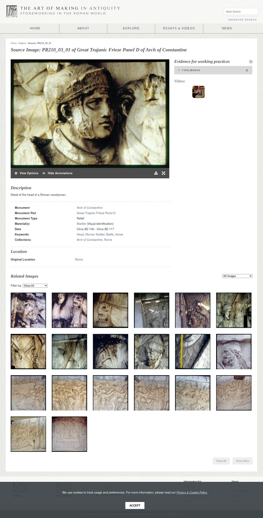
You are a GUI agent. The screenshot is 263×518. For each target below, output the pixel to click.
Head (80, 234)
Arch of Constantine (90, 207)
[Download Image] (156, 173)
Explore (22, 43)
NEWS (227, 28)
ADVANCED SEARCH (242, 19)
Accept (134, 505)
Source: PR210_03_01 (39, 43)
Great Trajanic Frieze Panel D (96, 213)
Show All (221, 461)
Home (14, 43)
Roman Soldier (95, 234)
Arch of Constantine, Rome (94, 240)
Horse (119, 234)
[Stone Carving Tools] (198, 92)
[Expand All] (250, 61)
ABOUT (83, 28)
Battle (110, 234)
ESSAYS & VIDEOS (179, 28)
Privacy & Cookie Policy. (192, 492)
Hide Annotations (59, 173)
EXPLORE (131, 28)
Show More (242, 461)
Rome (79, 259)
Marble (81, 224)
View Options (27, 173)
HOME (35, 28)
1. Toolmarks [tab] (189, 70)
